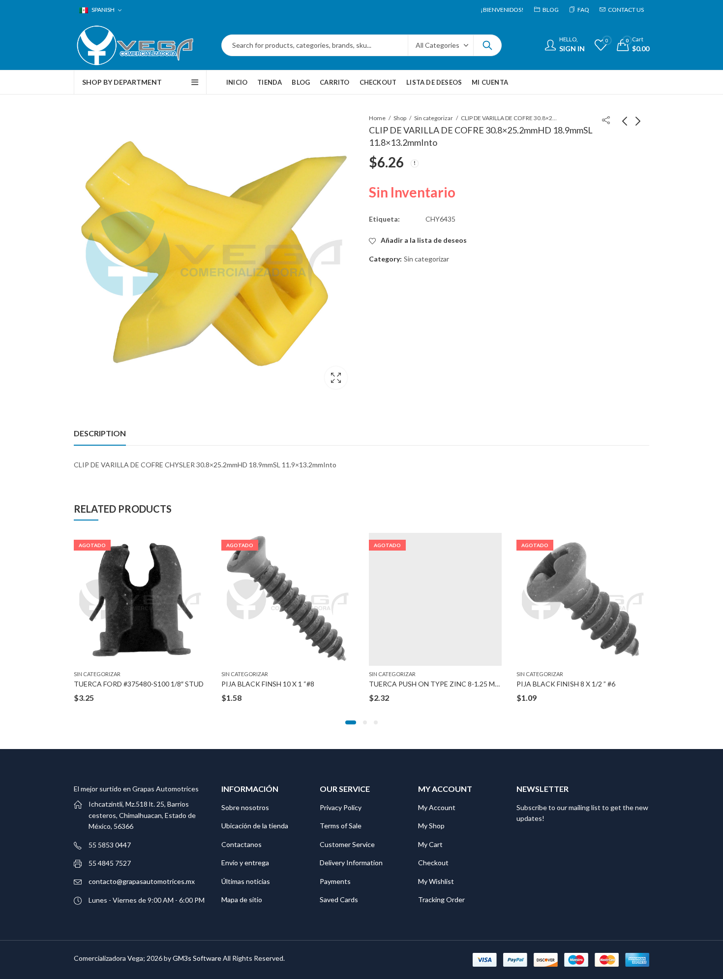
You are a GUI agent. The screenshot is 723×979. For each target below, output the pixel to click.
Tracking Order (441, 899)
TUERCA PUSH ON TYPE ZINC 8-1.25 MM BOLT (444, 684)
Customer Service (347, 844)
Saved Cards (339, 899)
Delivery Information (351, 862)
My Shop (431, 825)
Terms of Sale (341, 825)
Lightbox (336, 377)
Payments (335, 881)
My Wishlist (436, 881)
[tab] (100, 433)
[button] (351, 722)
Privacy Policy (341, 807)
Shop (399, 118)
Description (100, 433)
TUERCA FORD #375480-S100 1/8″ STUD (139, 684)
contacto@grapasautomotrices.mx (142, 881)
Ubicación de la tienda (254, 825)
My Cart (430, 844)
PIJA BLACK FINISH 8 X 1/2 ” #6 (565, 684)
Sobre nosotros (245, 807)
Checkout (433, 862)
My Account (436, 807)
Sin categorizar (433, 118)
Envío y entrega (245, 862)
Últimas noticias (245, 881)
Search (487, 45)
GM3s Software (198, 958)
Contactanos (241, 844)
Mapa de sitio (241, 899)
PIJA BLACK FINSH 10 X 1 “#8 (267, 684)
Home (377, 118)
